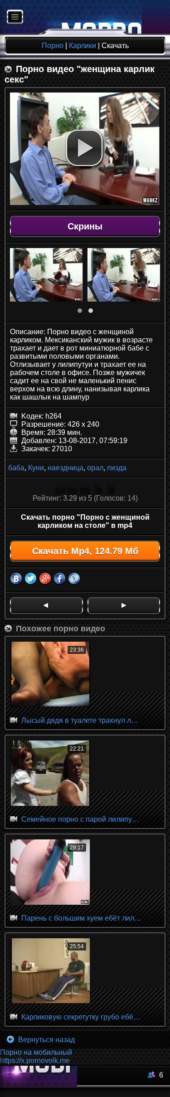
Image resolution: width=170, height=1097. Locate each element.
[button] (84, 148)
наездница (65, 468)
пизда (116, 468)
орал (95, 468)
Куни (36, 468)
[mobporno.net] (71, 17)
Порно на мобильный (36, 1052)
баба (16, 468)
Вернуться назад (45, 1039)
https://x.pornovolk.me (35, 1060)
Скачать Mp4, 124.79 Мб (85, 551)
